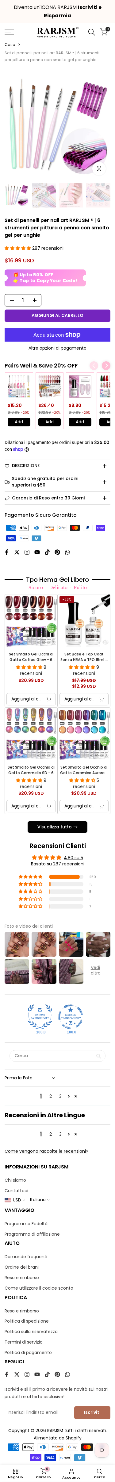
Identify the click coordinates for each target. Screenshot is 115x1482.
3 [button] (60, 1096)
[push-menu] (9, 32)
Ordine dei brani (22, 1267)
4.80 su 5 (73, 858)
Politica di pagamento (28, 1352)
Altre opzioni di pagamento (57, 348)
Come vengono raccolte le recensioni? (46, 1151)
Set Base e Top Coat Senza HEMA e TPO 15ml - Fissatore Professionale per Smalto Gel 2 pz (83, 657)
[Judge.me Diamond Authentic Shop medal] (40, 1016)
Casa (10, 44)
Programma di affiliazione (32, 1234)
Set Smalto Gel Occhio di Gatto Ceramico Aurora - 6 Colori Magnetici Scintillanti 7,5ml (84, 770)
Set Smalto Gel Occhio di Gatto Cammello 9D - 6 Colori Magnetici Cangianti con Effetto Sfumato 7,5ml (31, 770)
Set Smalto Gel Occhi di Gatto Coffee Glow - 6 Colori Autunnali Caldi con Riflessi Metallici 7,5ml (31, 657)
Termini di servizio (24, 1342)
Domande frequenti (26, 1257)
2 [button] (50, 1096)
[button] (18, 248)
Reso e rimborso (22, 1278)
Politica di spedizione (27, 1321)
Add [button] (19, 422)
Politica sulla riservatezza (31, 1331)
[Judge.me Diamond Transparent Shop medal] (70, 1016)
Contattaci (16, 1191)
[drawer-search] (91, 32)
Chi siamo (15, 1180)
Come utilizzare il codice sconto (39, 1288)
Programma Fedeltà (26, 1224)
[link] (19, 386)
